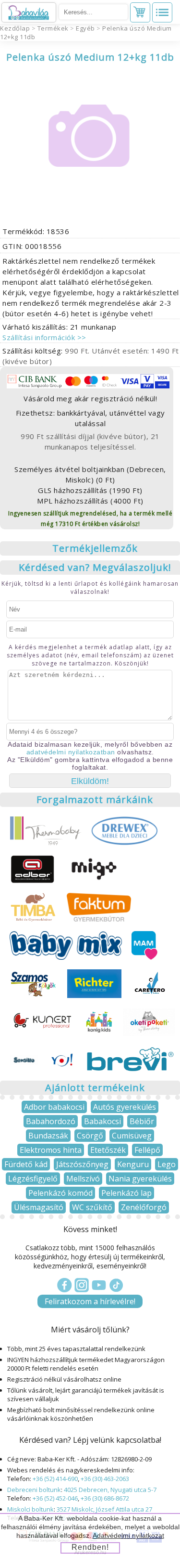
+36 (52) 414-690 (55, 1478)
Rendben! (90, 1547)
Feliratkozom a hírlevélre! (90, 1301)
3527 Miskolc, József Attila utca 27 (104, 1509)
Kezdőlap (15, 28)
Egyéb (85, 28)
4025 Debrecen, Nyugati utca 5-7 (110, 1489)
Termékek (53, 28)
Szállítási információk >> (44, 337)
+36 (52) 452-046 (55, 1498)
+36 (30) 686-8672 (105, 1498)
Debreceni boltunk (34, 1489)
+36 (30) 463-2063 (105, 1478)
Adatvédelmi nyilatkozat (128, 1535)
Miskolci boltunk (30, 1509)
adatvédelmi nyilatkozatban (70, 752)
